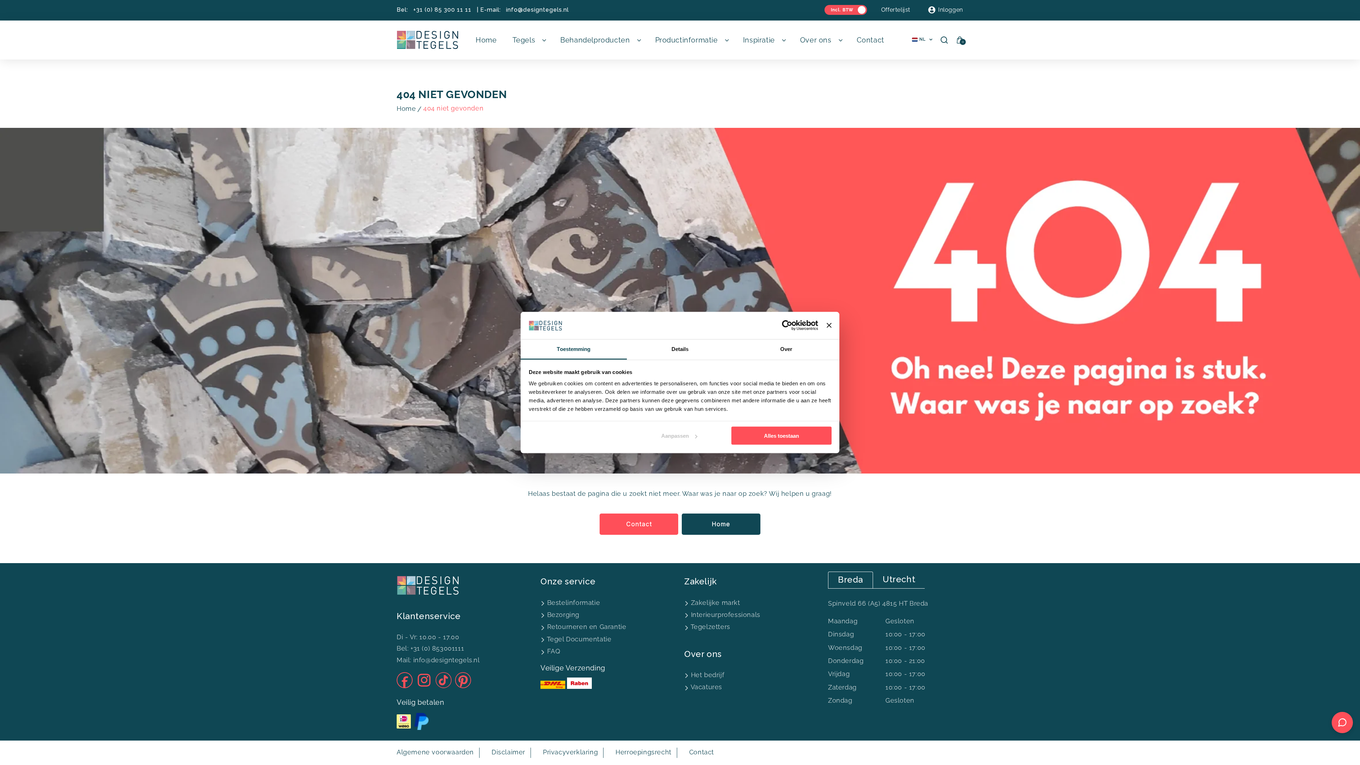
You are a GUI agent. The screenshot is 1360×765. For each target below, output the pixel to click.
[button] (529, 40)
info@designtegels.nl (537, 9)
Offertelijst (895, 9)
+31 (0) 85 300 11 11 (442, 9)
